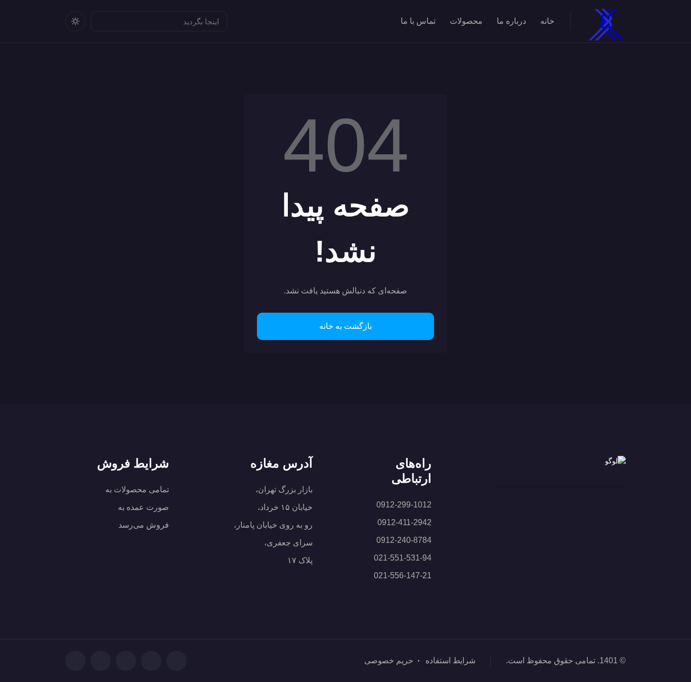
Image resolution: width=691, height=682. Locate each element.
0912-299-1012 (403, 504)
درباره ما (511, 21)
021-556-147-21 (402, 575)
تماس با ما (418, 21)
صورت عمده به (143, 507)
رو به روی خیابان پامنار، (273, 525)
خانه (547, 21)
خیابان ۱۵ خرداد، (285, 507)
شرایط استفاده (450, 660)
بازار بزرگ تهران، (284, 489)
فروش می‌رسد (143, 525)
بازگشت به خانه (345, 326)
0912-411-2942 (404, 522)
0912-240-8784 (403, 540)
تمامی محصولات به (137, 489)
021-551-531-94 (402, 557)
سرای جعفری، (288, 542)
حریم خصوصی (388, 660)
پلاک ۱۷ (300, 560)
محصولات (466, 21)
